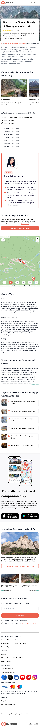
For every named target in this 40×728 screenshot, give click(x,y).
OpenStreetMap (6, 236)
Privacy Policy (15, 714)
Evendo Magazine (7, 647)
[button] (20, 259)
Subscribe (20, 615)
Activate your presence (20, 228)
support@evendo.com (8, 672)
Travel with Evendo (7, 640)
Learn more (25, 224)
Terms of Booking (26, 714)
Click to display (9, 120)
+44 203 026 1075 (7, 669)
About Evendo (19, 640)
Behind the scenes (20, 643)
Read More (35, 384)
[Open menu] (38, 2)
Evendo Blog (5, 643)
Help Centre (5, 701)
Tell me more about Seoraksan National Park (20, 566)
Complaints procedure (8, 704)
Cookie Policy (25, 623)
